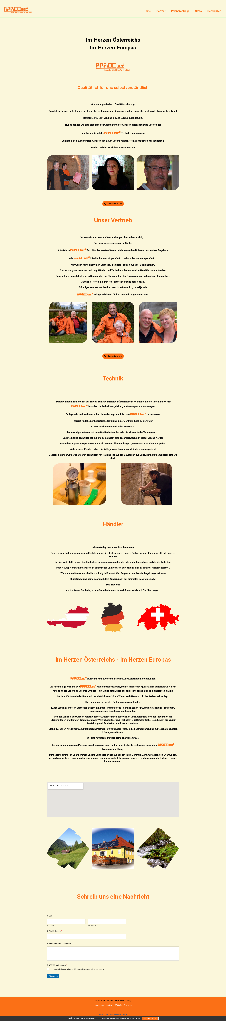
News (198, 11)
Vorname (50, 925)
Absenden (53, 976)
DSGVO (118, 1005)
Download (128, 1005)
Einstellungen (150, 1018)
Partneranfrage (180, 11)
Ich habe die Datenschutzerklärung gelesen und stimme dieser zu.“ (78, 969)
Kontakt (109, 1005)
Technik (113, 378)
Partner (160, 11)
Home (147, 11)
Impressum (99, 1005)
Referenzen (214, 11)
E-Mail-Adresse (54, 931)
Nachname (92, 925)
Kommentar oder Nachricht (59, 944)
